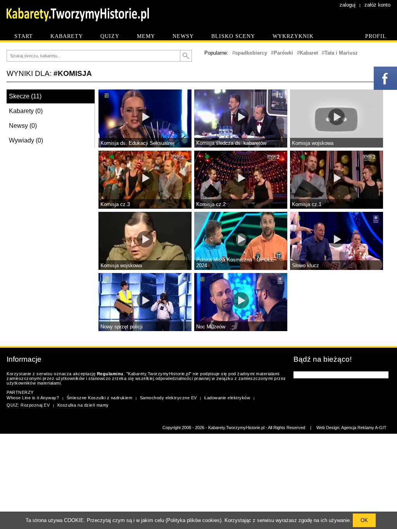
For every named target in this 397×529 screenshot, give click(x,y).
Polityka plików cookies (193, 520)
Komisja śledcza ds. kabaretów (231, 143)
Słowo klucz (305, 265)
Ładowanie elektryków (227, 397)
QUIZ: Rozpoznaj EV (28, 405)
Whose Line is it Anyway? (33, 397)
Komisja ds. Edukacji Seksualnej (137, 143)
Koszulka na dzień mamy (83, 405)
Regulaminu (110, 373)
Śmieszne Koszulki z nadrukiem (100, 397)
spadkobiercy (251, 53)
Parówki (283, 53)
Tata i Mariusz (341, 53)
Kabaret (309, 53)
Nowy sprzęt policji (121, 327)
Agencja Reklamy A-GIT (364, 427)
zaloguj (348, 5)
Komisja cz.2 (211, 204)
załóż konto (377, 5)
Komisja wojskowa (312, 143)
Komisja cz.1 (306, 204)
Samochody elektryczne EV (168, 397)
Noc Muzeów (210, 327)
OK (364, 520)
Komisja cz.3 (115, 204)
